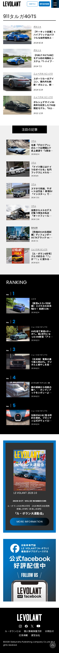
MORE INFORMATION (29, 521)
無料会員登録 (44, 4)
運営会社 (35, 635)
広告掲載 (23, 635)
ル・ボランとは (13, 631)
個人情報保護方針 (33, 631)
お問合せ (49, 631)
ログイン (32, 4)
